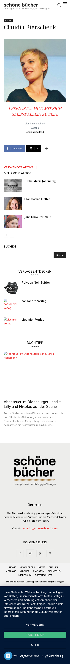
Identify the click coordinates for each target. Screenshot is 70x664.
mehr (35, 645)
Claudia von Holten (37, 199)
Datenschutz (43, 575)
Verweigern (35, 624)
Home (12, 567)
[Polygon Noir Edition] (11, 287)
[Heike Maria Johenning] (13, 185)
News (41, 567)
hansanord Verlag (33, 301)
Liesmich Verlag (32, 319)
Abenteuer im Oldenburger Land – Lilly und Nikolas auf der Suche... (32, 404)
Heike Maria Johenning (40, 181)
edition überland (35, 132)
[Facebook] (20, 553)
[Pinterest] (40, 553)
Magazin (38, 571)
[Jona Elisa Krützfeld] (13, 221)
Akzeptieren (35, 634)
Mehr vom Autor (18, 173)
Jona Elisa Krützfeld (37, 217)
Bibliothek (54, 571)
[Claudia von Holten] (13, 203)
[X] (50, 553)
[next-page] (12, 235)
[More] (46, 148)
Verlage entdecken (35, 271)
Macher (8, 20)
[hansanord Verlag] (11, 306)
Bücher (53, 567)
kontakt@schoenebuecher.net (40, 528)
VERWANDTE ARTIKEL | (20, 167)
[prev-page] (6, 235)
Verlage (11, 571)
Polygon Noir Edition (36, 282)
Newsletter (27, 567)
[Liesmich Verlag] (11, 325)
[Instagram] (30, 553)
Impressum (24, 575)
